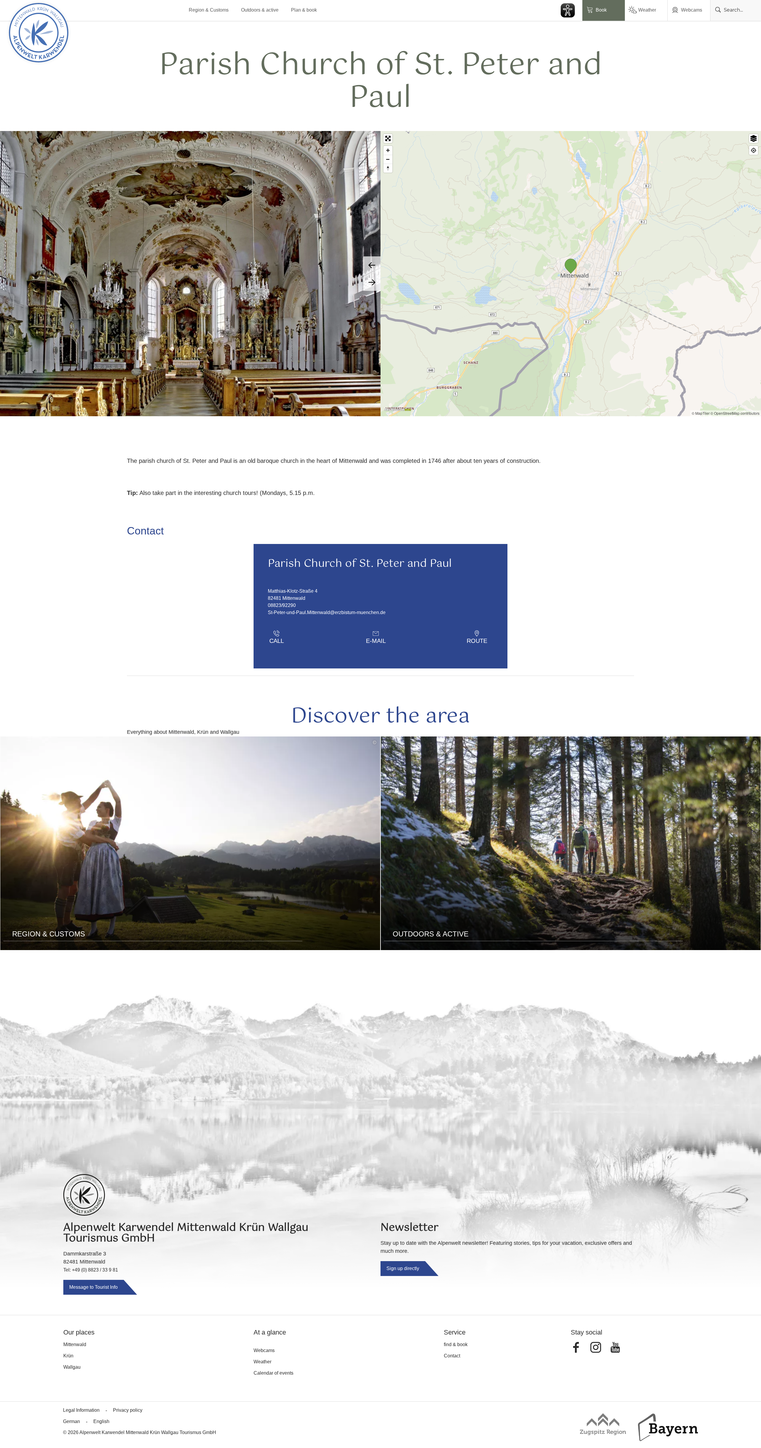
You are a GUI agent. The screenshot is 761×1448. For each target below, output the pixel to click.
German (71, 1421)
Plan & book (304, 9)
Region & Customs (209, 9)
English (101, 1421)
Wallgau (72, 1367)
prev (371, 265)
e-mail (376, 641)
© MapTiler (701, 413)
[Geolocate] (753, 150)
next (371, 282)
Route (477, 641)
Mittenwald (74, 1344)
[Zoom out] (387, 159)
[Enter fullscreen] (387, 138)
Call (276, 641)
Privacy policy (127, 1410)
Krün (68, 1355)
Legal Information (81, 1410)
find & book (456, 1344)
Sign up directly (402, 1268)
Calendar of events (273, 1373)
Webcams (691, 9)
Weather (647, 9)
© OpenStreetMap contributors (735, 413)
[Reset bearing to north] (387, 168)
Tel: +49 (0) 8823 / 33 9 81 (90, 1269)
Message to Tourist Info (93, 1287)
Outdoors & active (260, 9)
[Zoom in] (387, 150)
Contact (452, 1355)
